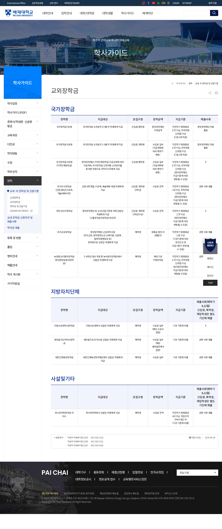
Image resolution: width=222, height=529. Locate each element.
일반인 (210, 275)
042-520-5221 (97, 441)
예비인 (210, 267)
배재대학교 (19, 13)
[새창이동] (143, 3)
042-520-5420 (97, 445)
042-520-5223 (97, 437)
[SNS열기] (210, 93)
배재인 (210, 258)
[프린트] (216, 93)
